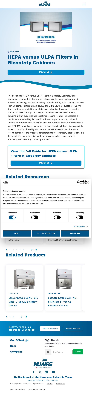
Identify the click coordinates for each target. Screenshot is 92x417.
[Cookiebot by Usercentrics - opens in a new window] (78, 182)
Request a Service (73, 329)
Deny (16, 233)
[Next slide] (35, 250)
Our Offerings (19, 340)
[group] (24, 287)
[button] (6, 249)
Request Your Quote (50, 329)
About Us (31, 380)
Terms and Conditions (17, 390)
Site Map (49, 384)
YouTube (53, 372)
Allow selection (46, 233)
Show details (79, 226)
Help (13, 346)
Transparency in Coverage (36, 390)
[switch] (34, 217)
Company (16, 351)
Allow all (75, 233)
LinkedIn (46, 372)
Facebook (33, 372)
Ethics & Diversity (52, 380)
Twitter (40, 371)
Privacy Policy (60, 384)
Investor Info (40, 380)
